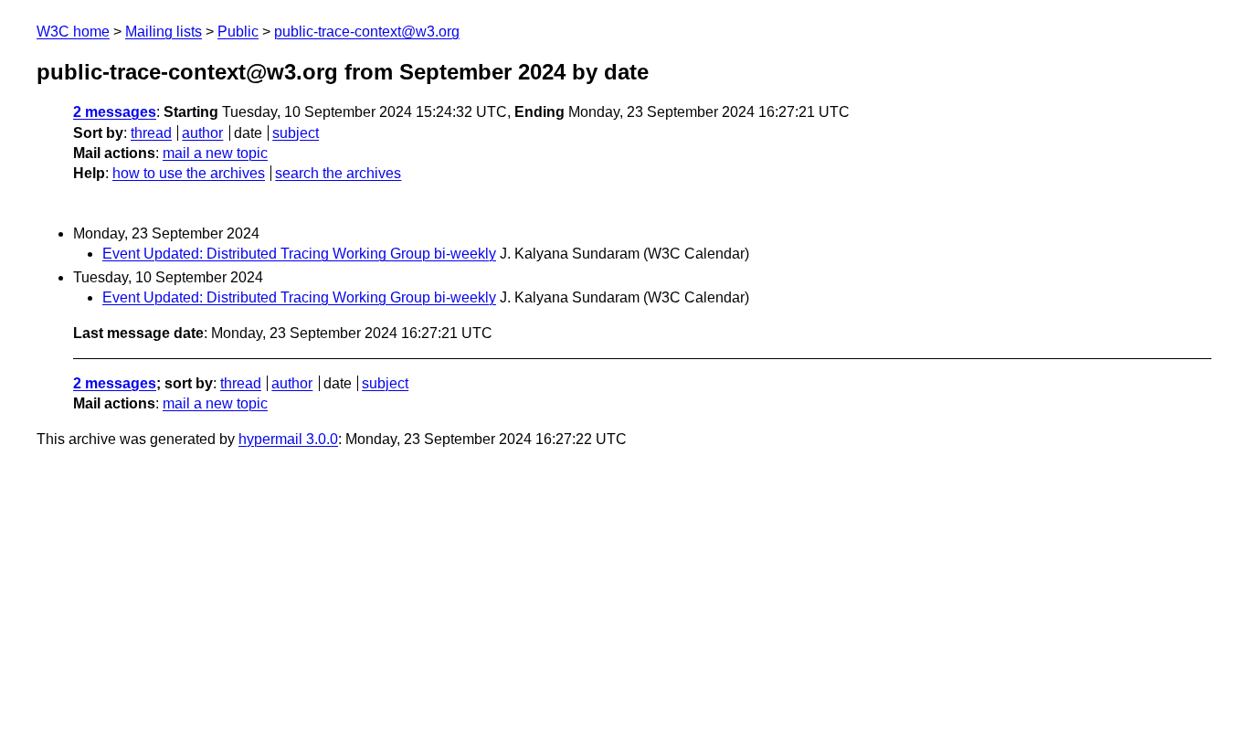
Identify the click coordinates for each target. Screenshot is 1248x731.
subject (295, 133)
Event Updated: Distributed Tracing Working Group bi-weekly (299, 253)
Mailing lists (163, 31)
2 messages (114, 112)
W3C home (73, 31)
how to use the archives (188, 173)
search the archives (338, 173)
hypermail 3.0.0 (288, 439)
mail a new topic (215, 153)
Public (238, 31)
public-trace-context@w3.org (367, 31)
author (202, 133)
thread (151, 133)
